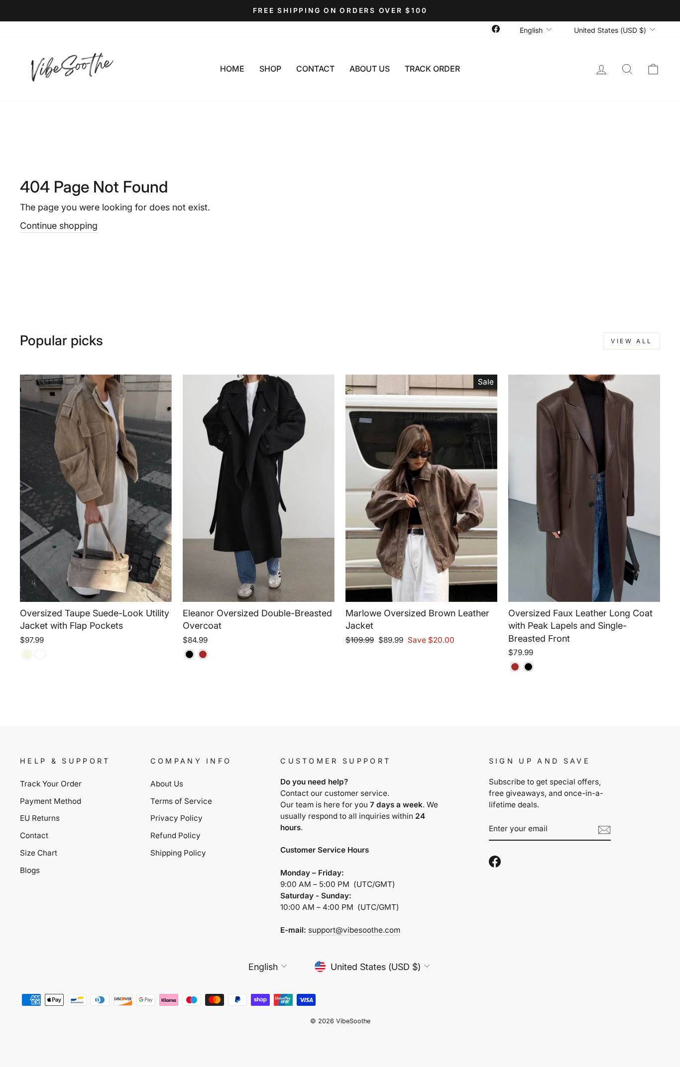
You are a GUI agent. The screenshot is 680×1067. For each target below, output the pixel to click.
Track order (432, 69)
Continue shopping (59, 225)
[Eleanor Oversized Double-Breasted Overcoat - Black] (189, 654)
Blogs (30, 870)
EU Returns (40, 818)
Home (232, 69)
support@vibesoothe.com (354, 930)
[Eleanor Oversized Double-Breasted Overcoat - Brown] (203, 654)
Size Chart (38, 853)
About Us (369, 69)
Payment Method (50, 801)
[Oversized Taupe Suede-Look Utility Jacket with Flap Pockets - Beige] (26, 654)
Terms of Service (181, 801)
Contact (315, 69)
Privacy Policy (176, 818)
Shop (270, 69)
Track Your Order (51, 783)
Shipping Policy (178, 853)
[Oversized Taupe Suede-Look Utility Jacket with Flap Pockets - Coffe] (40, 654)
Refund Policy (175, 835)
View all (632, 341)
